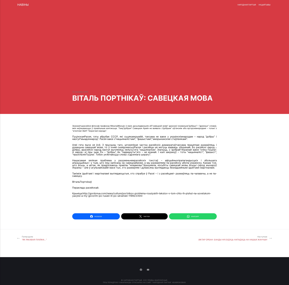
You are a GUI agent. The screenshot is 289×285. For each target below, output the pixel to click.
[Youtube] (148, 269)
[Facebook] (141, 269)
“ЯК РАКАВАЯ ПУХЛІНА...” (34, 238)
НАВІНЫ (23, 4)
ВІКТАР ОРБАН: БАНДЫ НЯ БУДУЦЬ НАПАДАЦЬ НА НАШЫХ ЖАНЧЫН (233, 238)
